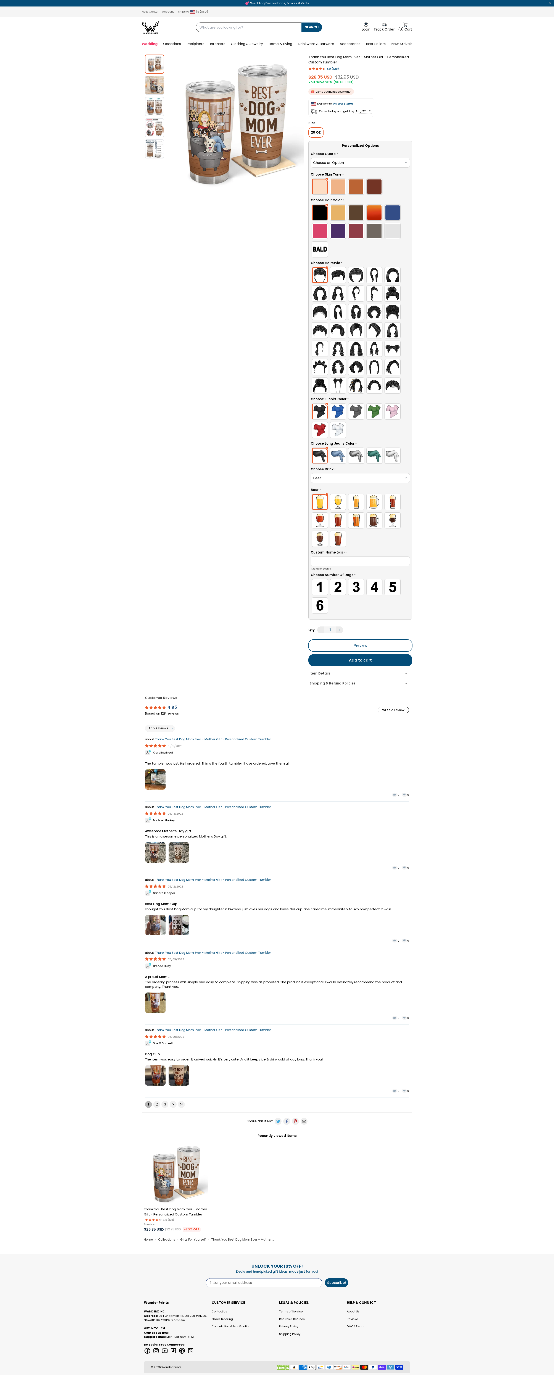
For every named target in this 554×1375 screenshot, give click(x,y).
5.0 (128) (333, 69)
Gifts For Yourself (193, 1239)
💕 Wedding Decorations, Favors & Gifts (277, 3)
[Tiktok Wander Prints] (173, 1350)
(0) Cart (405, 29)
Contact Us (219, 1311)
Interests (217, 43)
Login (366, 29)
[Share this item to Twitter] (278, 1121)
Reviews (353, 1319)
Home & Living (280, 43)
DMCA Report (356, 1326)
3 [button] (165, 1104)
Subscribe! (336, 1282)
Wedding (150, 43)
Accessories (350, 43)
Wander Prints (171, 1367)
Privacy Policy (288, 1326)
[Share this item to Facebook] (287, 1121)
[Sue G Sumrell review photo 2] (178, 1075)
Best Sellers (376, 43)
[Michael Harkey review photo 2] (178, 852)
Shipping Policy (289, 1334)
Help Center (150, 12)
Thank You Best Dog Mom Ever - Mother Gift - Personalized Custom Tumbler (213, 739)
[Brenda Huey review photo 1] (155, 1002)
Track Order (384, 29)
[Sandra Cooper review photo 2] (178, 925)
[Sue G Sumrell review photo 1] (155, 1075)
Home (148, 1239)
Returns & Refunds (292, 1319)
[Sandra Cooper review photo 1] (155, 925)
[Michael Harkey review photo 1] (155, 852)
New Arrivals (401, 43)
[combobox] (248, 27)
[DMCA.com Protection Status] (283, 1367)
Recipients (195, 43)
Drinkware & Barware (316, 43)
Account (168, 12)
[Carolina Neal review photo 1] (155, 779)
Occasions (172, 43)
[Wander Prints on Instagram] (156, 1350)
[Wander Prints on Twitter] (190, 1350)
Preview (360, 645)
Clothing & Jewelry (247, 43)
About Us (353, 1311)
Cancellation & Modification (231, 1326)
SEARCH (312, 27)
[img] (156, 745)
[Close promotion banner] (550, 3)
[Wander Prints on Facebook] (147, 1350)
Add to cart (360, 660)
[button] (360, 154)
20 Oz (316, 132)
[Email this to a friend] (304, 1121)
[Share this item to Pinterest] (295, 1121)
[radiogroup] (360, 187)
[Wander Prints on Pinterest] (182, 1350)
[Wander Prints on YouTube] (164, 1350)
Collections (166, 1239)
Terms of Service (291, 1311)
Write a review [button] (393, 710)
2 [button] (157, 1104)
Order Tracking (222, 1319)
